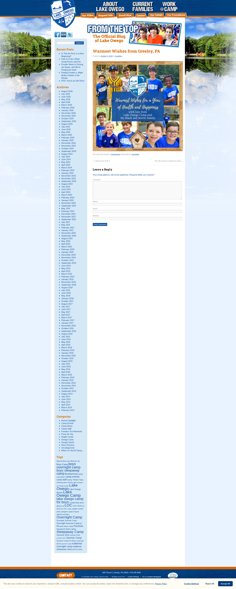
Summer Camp (74, 538)
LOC (68, 505)
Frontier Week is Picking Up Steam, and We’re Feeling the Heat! (72, 67)
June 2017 (66, 309)
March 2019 (66, 274)
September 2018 (68, 285)
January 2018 (67, 298)
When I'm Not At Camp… (72, 450)
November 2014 (68, 385)
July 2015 (65, 364)
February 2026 (67, 107)
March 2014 (66, 407)
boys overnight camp (68, 465)
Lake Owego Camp (69, 494)
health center (64, 486)
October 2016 (67, 328)
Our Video (88, 15)
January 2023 (67, 200)
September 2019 (68, 263)
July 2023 (65, 186)
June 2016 (66, 339)
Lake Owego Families (144, 6)
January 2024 (67, 173)
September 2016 (68, 331)
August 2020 (67, 238)
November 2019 (68, 257)
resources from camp (66, 529)
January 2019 (67, 279)
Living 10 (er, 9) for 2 (101, 161)
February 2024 (67, 170)
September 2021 (68, 219)
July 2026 (65, 94)
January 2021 (67, 230)
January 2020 (67, 252)
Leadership (74, 503)
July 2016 (65, 336)
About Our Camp (111, 6)
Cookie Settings (133, 577)
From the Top (67, 434)
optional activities (63, 514)
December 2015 (68, 355)
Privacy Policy (161, 584)
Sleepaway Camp (70, 532)
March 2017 (66, 317)
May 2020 (65, 241)
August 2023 (67, 184)
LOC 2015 (77, 506)
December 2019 (68, 255)
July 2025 (65, 127)
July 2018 (65, 290)
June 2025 (66, 129)
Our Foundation (176, 16)
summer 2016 (75, 535)
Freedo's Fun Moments (71, 431)
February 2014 (67, 410)
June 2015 (66, 366)
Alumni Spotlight (68, 420)
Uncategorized (67, 448)
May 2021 (65, 225)
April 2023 (65, 192)
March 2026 (66, 105)
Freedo (70, 483)
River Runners (67, 445)
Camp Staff (66, 429)
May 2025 (65, 132)
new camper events (75, 509)
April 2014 (65, 405)
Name (95, 202)
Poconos (78, 526)
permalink (135, 154)
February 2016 (67, 350)
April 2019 (65, 271)
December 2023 (68, 176)
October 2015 (67, 358)
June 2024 (66, 159)
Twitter (70, 34)
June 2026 (66, 97)
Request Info (106, 15)
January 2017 (67, 323)
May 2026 (65, 99)
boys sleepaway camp (68, 472)
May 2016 (65, 342)
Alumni (59, 461)
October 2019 (67, 260)
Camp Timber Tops (75, 480)
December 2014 (68, 383)
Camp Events (67, 423)
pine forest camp (66, 526)
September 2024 (68, 151)
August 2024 (67, 154)
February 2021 (67, 227)
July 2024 (65, 156)
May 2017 (65, 312)
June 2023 (66, 189)
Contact (141, 16)
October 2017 (67, 301)
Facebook (57, 34)
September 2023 (68, 181)
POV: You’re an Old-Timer (72, 81)
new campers (62, 512)
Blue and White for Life (71, 461)
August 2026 (67, 91)
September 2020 (68, 236)
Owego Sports (67, 442)
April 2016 (65, 345)
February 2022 (67, 211)
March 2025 (66, 135)
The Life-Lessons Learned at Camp (169, 161)
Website (96, 216)
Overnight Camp (69, 517)
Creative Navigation (154, 577)
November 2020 (68, 233)
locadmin (118, 56)
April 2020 (65, 244)
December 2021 (68, 214)
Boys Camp (62, 464)
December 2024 (68, 143)
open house (74, 512)
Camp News (135, 34)
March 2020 (66, 246)
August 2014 (67, 394)
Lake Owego (67, 487)
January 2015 (67, 380)
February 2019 (67, 276)
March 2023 (66, 195)
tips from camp (66, 544)
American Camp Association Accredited (173, 575)
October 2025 (67, 118)
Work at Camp (169, 6)
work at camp (77, 549)
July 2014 (65, 396)
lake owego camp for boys (70, 500)
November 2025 (68, 116)
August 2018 (67, 287)
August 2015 (67, 361)
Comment (97, 180)
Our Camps (156, 16)
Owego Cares (67, 439)
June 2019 (66, 266)
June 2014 (66, 399)
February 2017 (67, 320)
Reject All (209, 584)
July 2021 (65, 222)
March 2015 (66, 375)
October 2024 (67, 148)
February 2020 (67, 249)
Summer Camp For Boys (66, 541)
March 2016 (66, 347)
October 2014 (67, 388)
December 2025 (68, 113)
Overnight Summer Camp (67, 520)
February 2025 (67, 137)
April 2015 (65, 372)
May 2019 (65, 268)
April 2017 (65, 315)
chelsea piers (62, 482)
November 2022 (68, 203)
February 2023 (67, 197)
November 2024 (68, 146)
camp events (72, 476)
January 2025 (67, 140)
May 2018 (65, 295)
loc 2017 (64, 509)
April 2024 (65, 165)
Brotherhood (71, 474)
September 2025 (68, 121)
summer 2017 (61, 538)
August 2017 (67, 304)
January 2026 (67, 110)
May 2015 (65, 369)
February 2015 (67, 377)
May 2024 (65, 162)
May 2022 (65, 208)
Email (95, 209)
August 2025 (67, 124)
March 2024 (66, 167)
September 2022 (68, 206)
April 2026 (65, 102)
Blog (63, 34)
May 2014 (65, 402)
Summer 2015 (63, 535)
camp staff (61, 479)
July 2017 (65, 306)
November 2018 (68, 282)
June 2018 (66, 293)
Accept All (225, 584)
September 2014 (68, 391)
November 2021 (68, 216)
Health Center (67, 437)
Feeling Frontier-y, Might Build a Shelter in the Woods (72, 75)
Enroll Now (125, 16)
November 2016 (68, 325)
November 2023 (68, 178)
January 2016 (67, 353)
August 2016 (67, 334)
